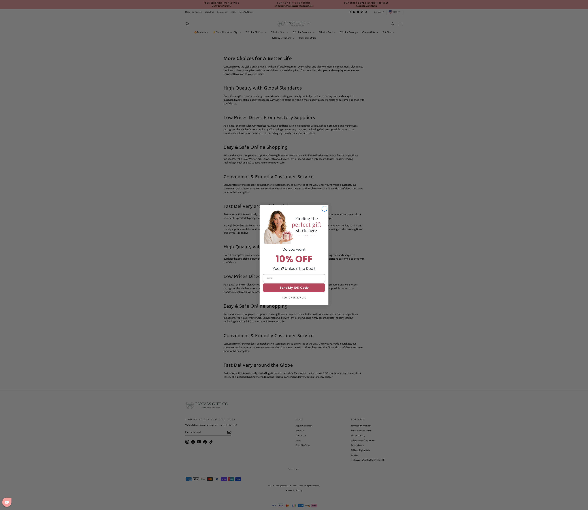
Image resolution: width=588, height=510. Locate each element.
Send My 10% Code (294, 287)
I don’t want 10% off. (294, 297)
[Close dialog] (324, 208)
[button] (294, 226)
